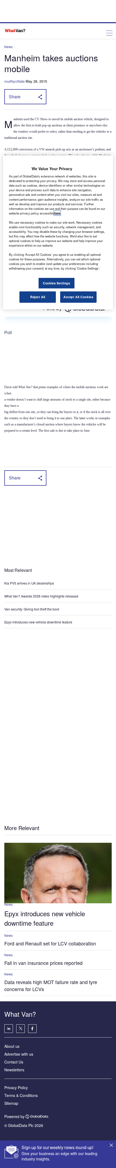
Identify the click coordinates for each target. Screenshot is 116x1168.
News (8, 46)
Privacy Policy (16, 1087)
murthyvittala (14, 81)
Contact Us (13, 1062)
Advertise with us (18, 1054)
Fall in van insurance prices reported (43, 962)
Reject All (37, 297)
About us (11, 1046)
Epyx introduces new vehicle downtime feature (38, 622)
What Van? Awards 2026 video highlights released (41, 596)
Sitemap (11, 1103)
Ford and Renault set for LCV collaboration (50, 943)
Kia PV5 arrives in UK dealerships (29, 583)
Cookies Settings (56, 283)
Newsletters (14, 1069)
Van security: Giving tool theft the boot (31, 609)
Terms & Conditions (21, 1095)
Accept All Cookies (78, 297)
